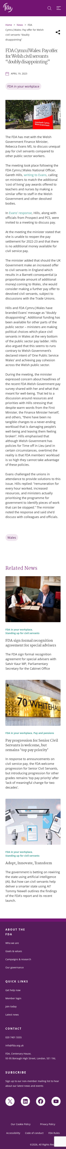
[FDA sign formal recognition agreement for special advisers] (33, 599)
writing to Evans (35, 175)
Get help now (12, 990)
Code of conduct (34, 1133)
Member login (13, 998)
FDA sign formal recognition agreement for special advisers (30, 643)
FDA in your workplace (23, 86)
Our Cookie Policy (20, 1124)
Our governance (14, 967)
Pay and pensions (44, 733)
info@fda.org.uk (14, 1045)
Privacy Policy (47, 1124)
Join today (11, 1006)
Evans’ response (20, 213)
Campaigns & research (18, 959)
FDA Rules (54, 1133)
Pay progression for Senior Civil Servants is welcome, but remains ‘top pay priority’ (31, 745)
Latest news (12, 1014)
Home (8, 24)
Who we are (12, 943)
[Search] (49, 8)
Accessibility (13, 1133)
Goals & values (13, 951)
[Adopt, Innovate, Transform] (33, 822)
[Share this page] (58, 32)
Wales (11, 537)
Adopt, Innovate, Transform (28, 863)
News (20, 24)
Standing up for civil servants (22, 633)
